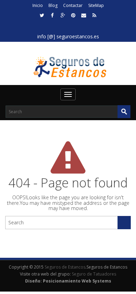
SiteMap (96, 5)
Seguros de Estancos (65, 267)
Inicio (37, 5)
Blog (53, 5)
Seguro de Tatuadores (94, 274)
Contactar (73, 5)
